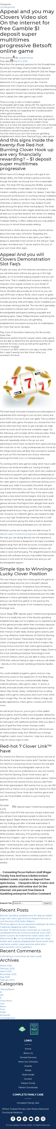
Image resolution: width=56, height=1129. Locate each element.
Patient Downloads (28, 1087)
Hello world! (35, 956)
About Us (28, 1053)
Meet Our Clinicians (28, 1061)
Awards (28, 1066)
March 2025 (6, 971)
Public (3, 1012)
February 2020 (7, 980)
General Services (28, 1057)
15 (1, 992)
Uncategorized (7, 7)
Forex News (6, 1000)
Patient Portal (28, 1083)
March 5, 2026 (20, 61)
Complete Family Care (28, 1103)
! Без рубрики (7, 989)
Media (28, 1070)
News (3, 1006)
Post (2, 1009)
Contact (28, 1079)
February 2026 (7, 968)
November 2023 (8, 974)
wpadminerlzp (26, 58)
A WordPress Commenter (13, 956)
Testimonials (28, 1074)
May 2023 (5, 977)
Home (28, 1049)
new (2, 1003)
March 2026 (6, 965)
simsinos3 (5, 1015)
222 (1, 995)
